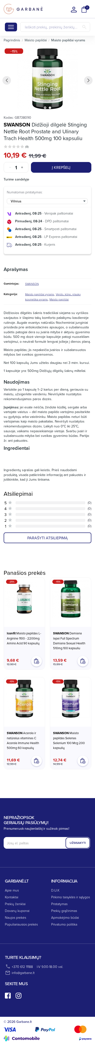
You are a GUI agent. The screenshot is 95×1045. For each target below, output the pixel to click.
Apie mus (12, 890)
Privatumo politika (64, 924)
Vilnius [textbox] (16, 201)
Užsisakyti (78, 843)
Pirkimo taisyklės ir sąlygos (70, 897)
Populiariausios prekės (21, 924)
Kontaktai (11, 897)
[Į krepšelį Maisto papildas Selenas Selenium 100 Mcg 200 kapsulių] (82, 761)
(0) (26, 146)
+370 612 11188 (22, 966)
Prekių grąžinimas (64, 910)
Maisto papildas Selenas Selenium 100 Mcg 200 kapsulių (69, 740)
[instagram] (18, 996)
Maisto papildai (59, 299)
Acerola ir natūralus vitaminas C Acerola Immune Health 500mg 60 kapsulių (23, 740)
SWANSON (17, 124)
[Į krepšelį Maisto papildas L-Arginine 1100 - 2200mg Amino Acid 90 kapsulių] (36, 661)
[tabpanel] (47, 78)
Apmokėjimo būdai (65, 917)
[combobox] (47, 201)
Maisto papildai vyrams (39, 294)
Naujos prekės (15, 917)
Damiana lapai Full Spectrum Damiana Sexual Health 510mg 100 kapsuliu (69, 640)
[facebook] (8, 996)
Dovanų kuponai (17, 910)
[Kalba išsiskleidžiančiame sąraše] (73, 9)
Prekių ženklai (15, 903)
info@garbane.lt (23, 972)
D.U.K (55, 890)
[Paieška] (84, 27)
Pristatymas (59, 903)
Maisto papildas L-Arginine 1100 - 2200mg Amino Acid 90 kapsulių (24, 638)
